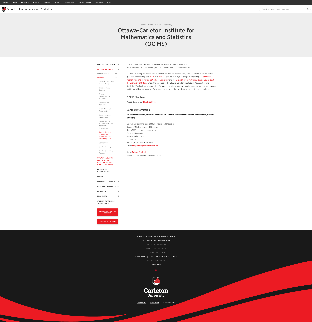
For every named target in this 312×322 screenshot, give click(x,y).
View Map (156, 265)
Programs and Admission (104, 104)
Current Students (84, 2)
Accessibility (154, 302)
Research (47, 2)
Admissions (24, 2)
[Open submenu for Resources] (118, 196)
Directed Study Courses (104, 89)
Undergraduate (102, 73)
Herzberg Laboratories (158, 241)
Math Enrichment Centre (108, 186)
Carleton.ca (5, 2)
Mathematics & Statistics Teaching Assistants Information (106, 124)
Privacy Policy (141, 302)
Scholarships (103, 143)
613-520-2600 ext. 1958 (166, 257)
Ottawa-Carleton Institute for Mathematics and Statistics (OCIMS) (105, 135)
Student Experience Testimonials (106, 202)
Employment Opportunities (103, 171)
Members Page (149, 102)
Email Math (140, 257)
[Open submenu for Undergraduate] (116, 73)
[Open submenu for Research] (118, 191)
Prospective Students (107, 65)
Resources (102, 196)
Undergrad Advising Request (107, 212)
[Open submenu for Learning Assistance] (118, 181)
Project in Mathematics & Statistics (104, 96)
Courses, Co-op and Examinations (106, 83)
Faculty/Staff (99, 2)
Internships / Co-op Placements (106, 110)
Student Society (105, 147)
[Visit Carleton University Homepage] (156, 287)
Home (142, 25)
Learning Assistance (106, 182)
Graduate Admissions (107, 221)
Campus (56, 2)
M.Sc (152, 77)
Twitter (135, 152)
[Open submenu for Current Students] (118, 69)
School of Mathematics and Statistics (29, 9)
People (100, 177)
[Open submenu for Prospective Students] (118, 64)
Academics (36, 2)
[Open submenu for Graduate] (116, 78)
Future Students (69, 2)
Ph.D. (160, 77)
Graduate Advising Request (106, 152)
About (15, 2)
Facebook (142, 152)
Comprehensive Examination (105, 116)
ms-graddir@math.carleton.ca (145, 146)
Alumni (109, 2)
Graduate (167, 25)
